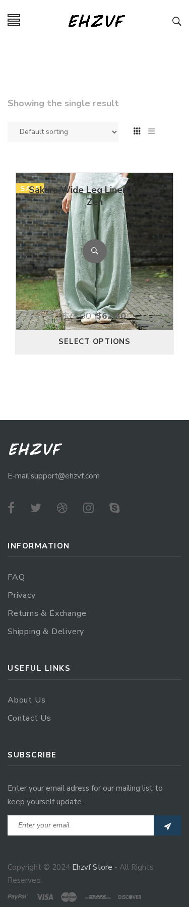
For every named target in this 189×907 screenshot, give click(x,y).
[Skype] (114, 508)
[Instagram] (88, 508)
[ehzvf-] (96, 20)
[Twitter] (35, 508)
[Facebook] (11, 508)
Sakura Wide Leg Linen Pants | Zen (94, 196)
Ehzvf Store (92, 867)
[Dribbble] (62, 508)
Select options (94, 341)
